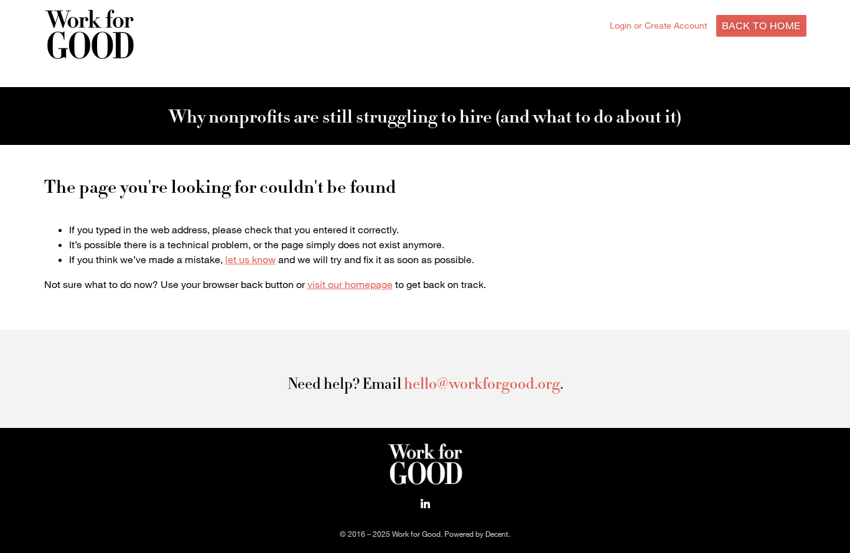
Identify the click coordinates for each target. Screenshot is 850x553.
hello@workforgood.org (482, 383)
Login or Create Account (658, 25)
